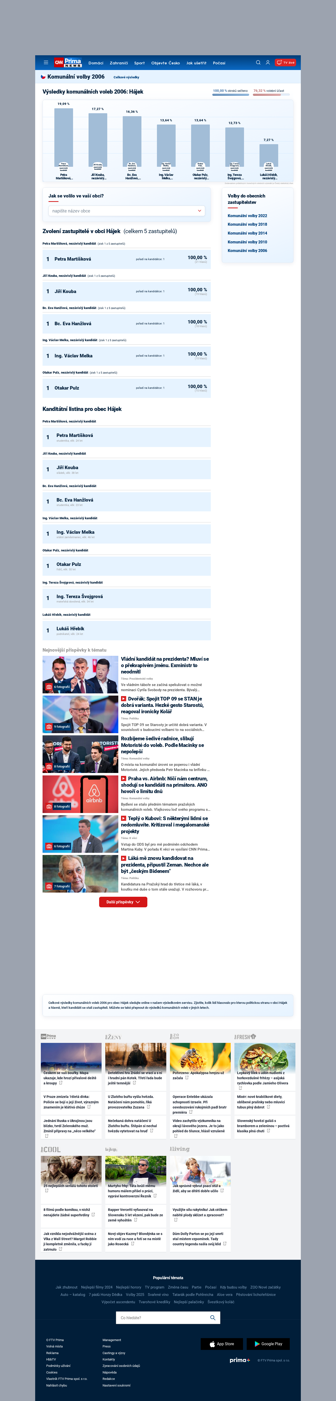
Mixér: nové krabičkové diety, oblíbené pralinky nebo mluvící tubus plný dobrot (261, 1102)
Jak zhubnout (66, 1287)
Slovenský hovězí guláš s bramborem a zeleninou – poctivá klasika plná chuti (263, 1126)
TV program (154, 1287)
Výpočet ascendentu (118, 1302)
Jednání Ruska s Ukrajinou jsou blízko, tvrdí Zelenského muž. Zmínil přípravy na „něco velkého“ (70, 1126)
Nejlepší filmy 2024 (96, 1287)
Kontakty (109, 1359)
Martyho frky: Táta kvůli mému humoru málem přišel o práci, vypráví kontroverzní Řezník (131, 1191)
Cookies (52, 1372)
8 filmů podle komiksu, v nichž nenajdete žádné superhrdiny (67, 1212)
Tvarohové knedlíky (154, 1302)
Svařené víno (158, 1294)
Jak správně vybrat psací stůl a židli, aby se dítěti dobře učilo (197, 1188)
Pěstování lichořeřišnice (256, 1294)
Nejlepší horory (128, 1287)
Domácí (96, 63)
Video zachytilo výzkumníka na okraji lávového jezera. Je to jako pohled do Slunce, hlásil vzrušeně (199, 1126)
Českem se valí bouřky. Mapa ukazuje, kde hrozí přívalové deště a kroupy (70, 1078)
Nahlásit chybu (56, 1385)
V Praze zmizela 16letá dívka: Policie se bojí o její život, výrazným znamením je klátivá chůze (71, 1102)
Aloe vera (224, 1294)
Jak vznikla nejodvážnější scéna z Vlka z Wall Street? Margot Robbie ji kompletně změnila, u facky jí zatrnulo (70, 1241)
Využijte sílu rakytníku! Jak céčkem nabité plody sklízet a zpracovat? (200, 1212)
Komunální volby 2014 (247, 233)
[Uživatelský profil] (268, 62)
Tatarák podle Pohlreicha (192, 1294)
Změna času (178, 1287)
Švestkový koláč (221, 1302)
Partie (196, 1287)
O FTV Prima (55, 1340)
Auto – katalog (73, 1294)
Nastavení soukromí (116, 1385)
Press (107, 1346)
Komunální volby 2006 (247, 250)
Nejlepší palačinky (189, 1302)
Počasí (219, 63)
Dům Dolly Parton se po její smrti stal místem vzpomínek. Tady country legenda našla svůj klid (198, 1239)
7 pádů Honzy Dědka (105, 1294)
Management (112, 1340)
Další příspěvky (120, 902)
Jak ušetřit (196, 63)
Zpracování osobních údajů (121, 1366)
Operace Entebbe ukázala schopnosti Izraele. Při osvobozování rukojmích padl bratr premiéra (200, 1104)
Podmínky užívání (58, 1366)
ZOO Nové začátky (265, 1287)
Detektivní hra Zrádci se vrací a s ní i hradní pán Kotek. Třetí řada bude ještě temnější (135, 1078)
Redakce (109, 1379)
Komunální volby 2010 (247, 242)
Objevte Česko (165, 63)
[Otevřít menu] (46, 62)
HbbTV (51, 1359)
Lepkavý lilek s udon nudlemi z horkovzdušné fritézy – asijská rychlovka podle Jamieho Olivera (262, 1078)
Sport (139, 63)
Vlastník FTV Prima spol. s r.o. (66, 1379)
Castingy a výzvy (114, 1353)
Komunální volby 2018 (247, 224)
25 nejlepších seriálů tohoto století (71, 1186)
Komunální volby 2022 (247, 215)
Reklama (52, 1353)
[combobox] (124, 210)
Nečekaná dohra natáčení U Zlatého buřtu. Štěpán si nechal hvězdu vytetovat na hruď (132, 1126)
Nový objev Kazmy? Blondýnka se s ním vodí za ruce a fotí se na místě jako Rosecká (135, 1239)
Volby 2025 (135, 1294)
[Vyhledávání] (258, 62)
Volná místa (54, 1346)
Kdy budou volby (233, 1287)
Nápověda (110, 1372)
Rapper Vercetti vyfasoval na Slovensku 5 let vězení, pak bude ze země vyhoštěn (135, 1215)
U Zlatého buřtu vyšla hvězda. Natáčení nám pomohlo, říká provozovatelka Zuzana (131, 1102)
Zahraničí (119, 63)
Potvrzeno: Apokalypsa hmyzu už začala (198, 1075)
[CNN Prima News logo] (68, 62)
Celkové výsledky (126, 77)
